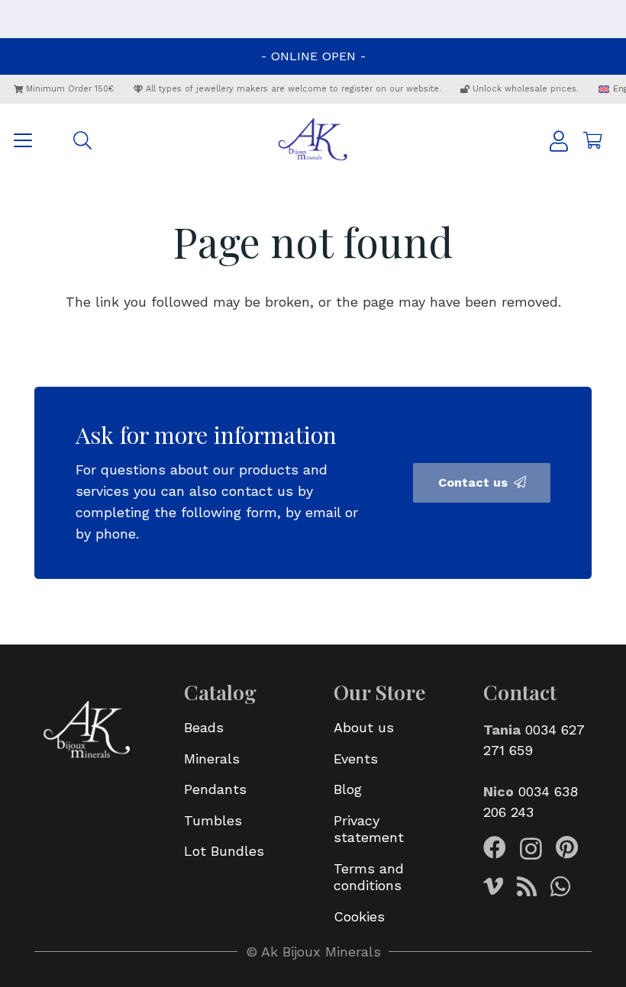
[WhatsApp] (560, 886)
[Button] (559, 140)
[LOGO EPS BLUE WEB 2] (313, 140)
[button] (23, 140)
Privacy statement (369, 829)
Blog (348, 789)
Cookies (359, 916)
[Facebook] (494, 847)
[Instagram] (531, 848)
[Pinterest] (567, 847)
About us (364, 727)
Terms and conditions (369, 877)
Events (356, 759)
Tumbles (213, 820)
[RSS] (527, 886)
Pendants (215, 789)
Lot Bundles (224, 851)
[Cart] (592, 140)
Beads (204, 727)
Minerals (212, 759)
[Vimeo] (493, 886)
